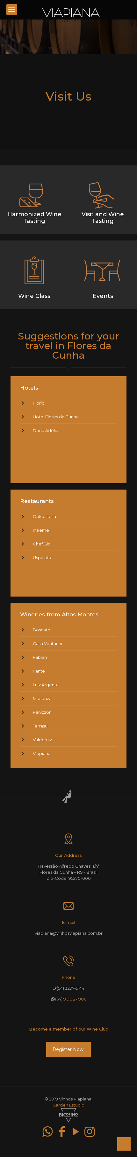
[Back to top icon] (124, 1144)
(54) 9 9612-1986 (70, 998)
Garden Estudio (68, 1105)
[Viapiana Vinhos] (71, 9)
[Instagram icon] (89, 1131)
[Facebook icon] (61, 1131)
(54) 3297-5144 (70, 988)
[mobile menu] (11, 9)
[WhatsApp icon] (47, 1131)
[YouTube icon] (75, 1131)
